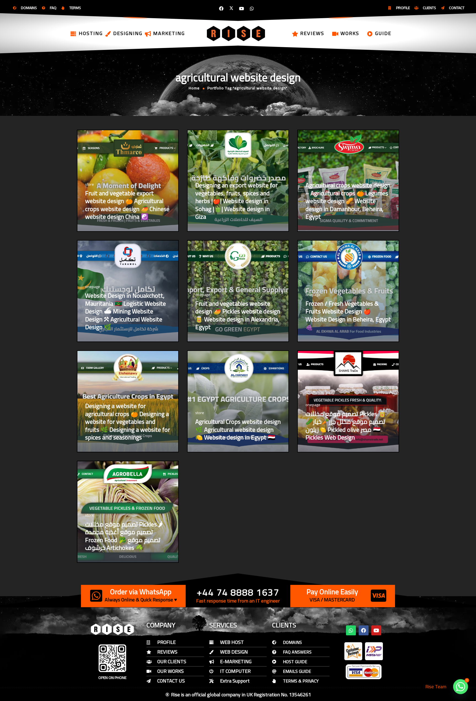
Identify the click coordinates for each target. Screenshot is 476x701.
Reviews (312, 33)
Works (349, 33)
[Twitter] (231, 8)
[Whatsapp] (251, 8)
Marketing (169, 33)
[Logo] (236, 33)
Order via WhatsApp (140, 591)
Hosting (91, 33)
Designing (127, 33)
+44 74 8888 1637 (238, 592)
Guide (383, 33)
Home (194, 88)
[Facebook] (221, 8)
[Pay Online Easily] (378, 596)
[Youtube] (241, 8)
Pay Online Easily (332, 591)
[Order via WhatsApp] (96, 596)
